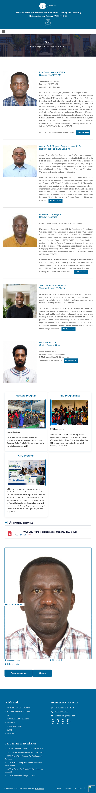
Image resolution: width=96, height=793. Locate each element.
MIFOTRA (11, 734)
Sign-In (68, 788)
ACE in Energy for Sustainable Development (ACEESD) (24, 770)
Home (31, 46)
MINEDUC (11, 723)
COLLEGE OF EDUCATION (18, 711)
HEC (9, 715)
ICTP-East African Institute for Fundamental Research (23, 757)
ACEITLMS (39, 788)
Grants (42, 673)
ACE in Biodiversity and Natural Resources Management (23, 764)
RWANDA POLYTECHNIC (18, 719)
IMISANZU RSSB (14, 726)
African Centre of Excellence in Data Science (25, 749)
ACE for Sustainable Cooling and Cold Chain (25, 752)
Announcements (18, 673)
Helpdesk (79, 788)
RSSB (9, 730)
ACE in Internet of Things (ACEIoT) (21, 776)
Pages (39, 46)
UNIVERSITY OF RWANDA (18, 708)
